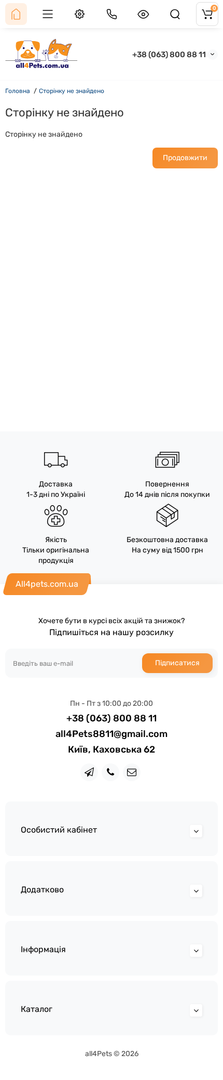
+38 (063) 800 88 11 (169, 54)
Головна (17, 91)
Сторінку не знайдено (71, 91)
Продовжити (185, 157)
